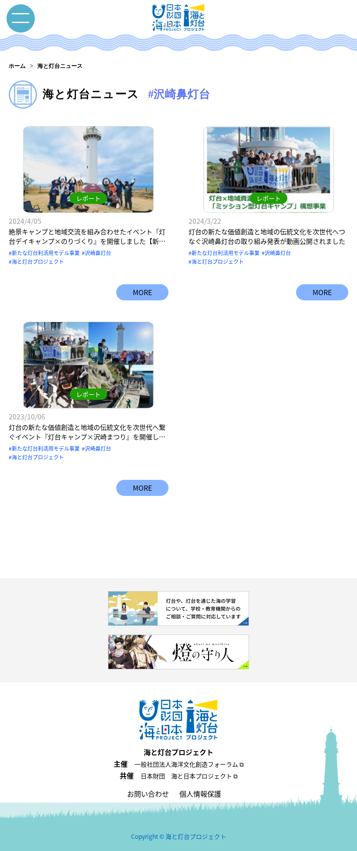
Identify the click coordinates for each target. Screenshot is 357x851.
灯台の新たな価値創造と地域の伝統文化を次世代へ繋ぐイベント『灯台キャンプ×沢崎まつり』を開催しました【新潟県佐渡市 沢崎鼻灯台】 (87, 432)
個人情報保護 (200, 793)
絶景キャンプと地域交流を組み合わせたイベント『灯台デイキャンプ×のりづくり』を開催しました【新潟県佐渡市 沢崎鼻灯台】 (87, 236)
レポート (88, 198)
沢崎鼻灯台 (98, 252)
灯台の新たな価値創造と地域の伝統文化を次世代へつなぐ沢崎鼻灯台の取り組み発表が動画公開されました (267, 236)
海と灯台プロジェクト (38, 261)
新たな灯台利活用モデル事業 (46, 252)
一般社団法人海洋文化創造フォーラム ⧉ (189, 764)
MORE (142, 292)
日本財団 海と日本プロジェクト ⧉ (189, 775)
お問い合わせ (148, 793)
